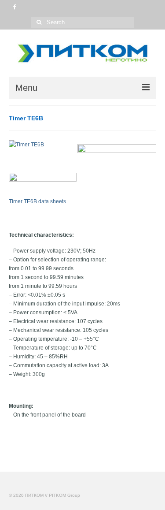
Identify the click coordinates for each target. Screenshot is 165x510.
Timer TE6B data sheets (37, 201)
